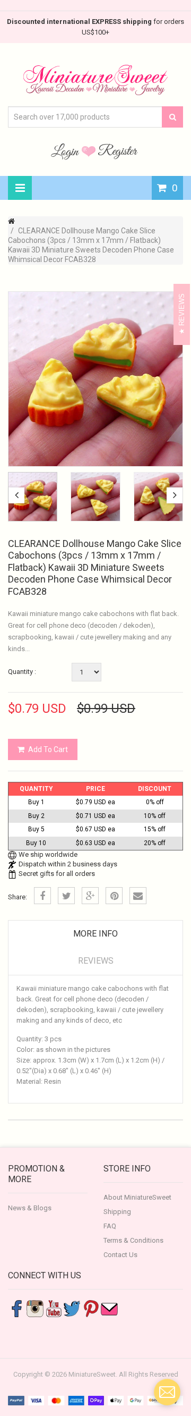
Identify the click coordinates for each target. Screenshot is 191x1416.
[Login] (66, 151)
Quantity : (22, 672)
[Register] (118, 151)
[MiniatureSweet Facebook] (16, 1308)
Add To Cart (48, 749)
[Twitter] (66, 895)
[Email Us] (109, 1308)
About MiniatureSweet (137, 1197)
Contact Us (120, 1255)
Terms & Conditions (133, 1240)
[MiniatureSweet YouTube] (53, 1308)
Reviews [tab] (96, 961)
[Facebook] (42, 895)
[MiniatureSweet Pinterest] (90, 1308)
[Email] (137, 895)
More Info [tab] (95, 934)
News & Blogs (29, 1208)
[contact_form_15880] (167, 1392)
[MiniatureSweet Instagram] (35, 1308)
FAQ (109, 1226)
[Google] (90, 895)
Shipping (117, 1212)
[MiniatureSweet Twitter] (72, 1308)
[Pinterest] (114, 895)
